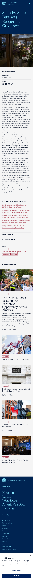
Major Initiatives (7, 523)
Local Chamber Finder (9, 549)
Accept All (16, 575)
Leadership (5, 531)
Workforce (6, 254)
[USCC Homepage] (16, 480)
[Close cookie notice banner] (31, 555)
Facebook (5, 539)
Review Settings (16, 570)
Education (14, 254)
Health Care (13, 249)
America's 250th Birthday (13, 506)
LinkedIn (5, 536)
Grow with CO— (7, 547)
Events (4, 525)
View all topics (6, 515)
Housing (8, 492)
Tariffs (6, 496)
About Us (5, 528)
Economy (5, 249)
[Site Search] (26, 3)
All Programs (6, 520)
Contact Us (5, 533)
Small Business (22, 251)
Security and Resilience (9, 251)
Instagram (5, 541)
